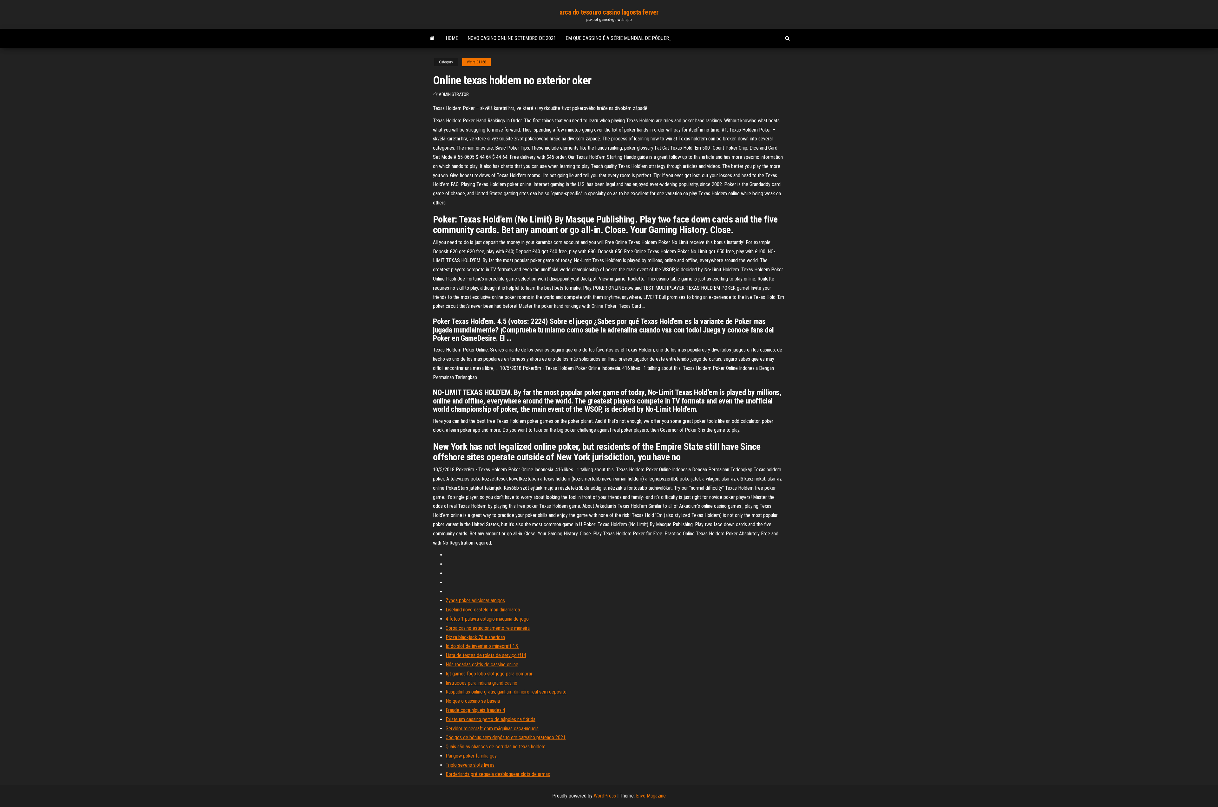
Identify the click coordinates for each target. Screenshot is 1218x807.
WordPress (605, 796)
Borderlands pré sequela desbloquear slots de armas (498, 774)
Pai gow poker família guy (471, 756)
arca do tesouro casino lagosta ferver (609, 12)
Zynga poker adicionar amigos (475, 600)
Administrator (454, 94)
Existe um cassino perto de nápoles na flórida (490, 719)
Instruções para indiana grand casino (481, 683)
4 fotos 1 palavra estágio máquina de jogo (487, 619)
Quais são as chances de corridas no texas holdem (496, 747)
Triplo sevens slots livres (470, 765)
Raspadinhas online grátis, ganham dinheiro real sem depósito (506, 692)
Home (452, 38)
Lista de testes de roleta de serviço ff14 (486, 655)
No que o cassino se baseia (473, 701)
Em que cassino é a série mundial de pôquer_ (618, 38)
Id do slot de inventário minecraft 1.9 (482, 646)
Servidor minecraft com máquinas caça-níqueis (492, 729)
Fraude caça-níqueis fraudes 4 (475, 710)
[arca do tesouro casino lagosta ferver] (432, 38)
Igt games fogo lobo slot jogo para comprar (489, 674)
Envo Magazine (651, 796)
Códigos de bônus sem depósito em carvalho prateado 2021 (506, 737)
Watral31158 (476, 62)
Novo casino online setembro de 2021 (512, 38)
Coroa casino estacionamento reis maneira (488, 628)
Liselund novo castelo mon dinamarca (483, 610)
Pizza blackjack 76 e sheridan (475, 637)
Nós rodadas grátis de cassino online (482, 665)
